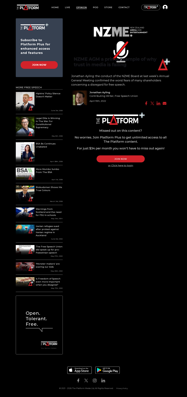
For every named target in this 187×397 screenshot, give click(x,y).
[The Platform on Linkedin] (103, 380)
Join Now (39, 64)
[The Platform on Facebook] (78, 380)
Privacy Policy (122, 388)
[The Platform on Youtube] (110, 380)
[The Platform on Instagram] (94, 380)
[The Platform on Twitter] (86, 380)
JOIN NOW (120, 159)
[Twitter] (152, 103)
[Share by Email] (164, 103)
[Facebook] (146, 103)
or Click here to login (120, 165)
